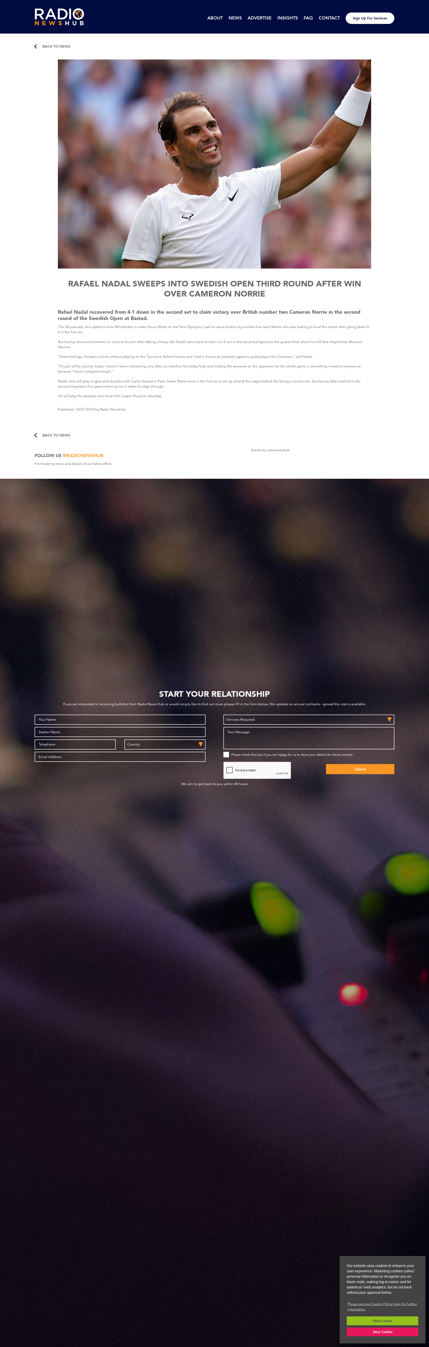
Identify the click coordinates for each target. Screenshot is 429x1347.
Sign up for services (370, 18)
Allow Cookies (382, 1321)
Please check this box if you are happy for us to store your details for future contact (292, 754)
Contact (329, 18)
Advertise (259, 18)
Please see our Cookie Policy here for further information (382, 1307)
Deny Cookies (382, 1332)
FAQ (308, 18)
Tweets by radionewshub (270, 450)
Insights (287, 18)
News (235, 18)
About (215, 18)
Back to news (56, 46)
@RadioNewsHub (83, 455)
